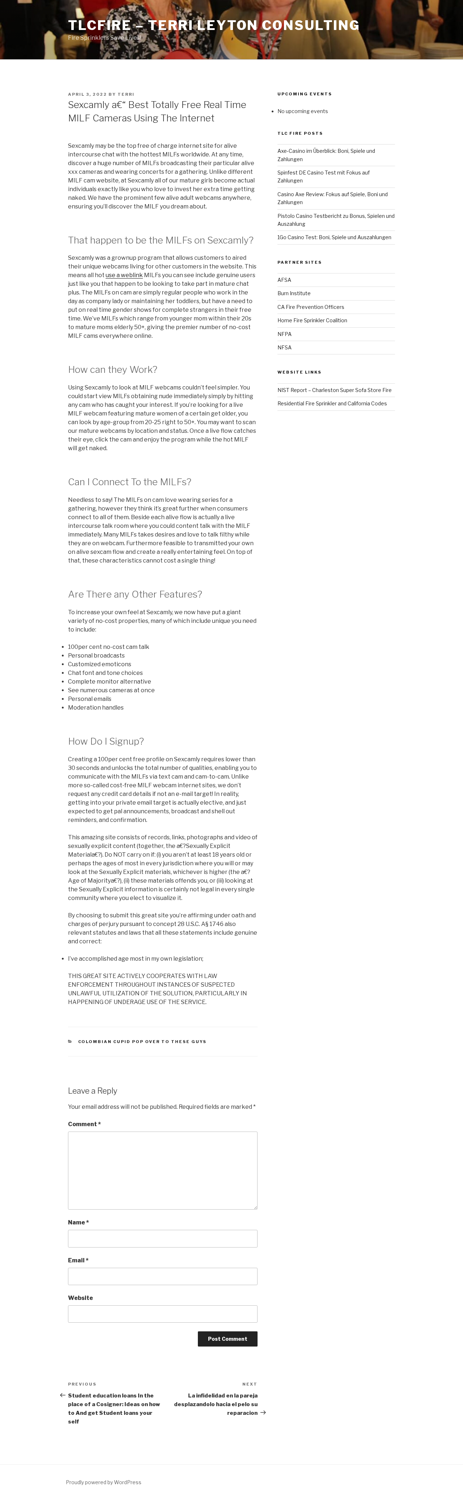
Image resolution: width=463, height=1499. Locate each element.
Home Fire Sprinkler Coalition (312, 320)
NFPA (284, 334)
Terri (126, 94)
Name (78, 1222)
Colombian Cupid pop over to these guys (142, 1041)
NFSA (284, 347)
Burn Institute (294, 293)
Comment (84, 1124)
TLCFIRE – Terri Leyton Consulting (214, 25)
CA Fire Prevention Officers (310, 307)
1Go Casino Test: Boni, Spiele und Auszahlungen (334, 237)
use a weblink (124, 275)
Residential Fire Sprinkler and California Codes (332, 403)
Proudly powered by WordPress (103, 1482)
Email (78, 1260)
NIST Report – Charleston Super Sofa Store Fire (334, 390)
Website (80, 1298)
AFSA (284, 280)
